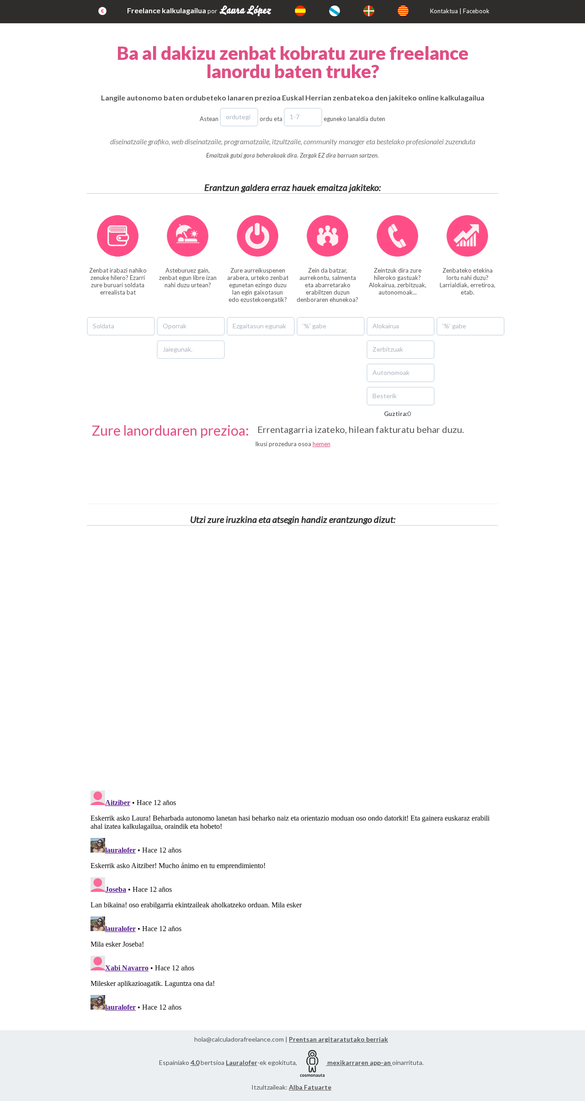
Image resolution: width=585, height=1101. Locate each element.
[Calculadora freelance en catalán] (412, 11)
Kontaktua (444, 11)
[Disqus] (292, 658)
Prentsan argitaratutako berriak (338, 1039)
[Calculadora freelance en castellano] (309, 11)
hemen (321, 444)
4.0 (195, 1062)
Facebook (476, 11)
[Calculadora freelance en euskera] (378, 11)
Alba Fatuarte (310, 1087)
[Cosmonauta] (312, 1062)
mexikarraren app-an (359, 1062)
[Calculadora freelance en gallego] (343, 11)
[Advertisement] (292, 472)
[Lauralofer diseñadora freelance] (254, 11)
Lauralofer (241, 1062)
